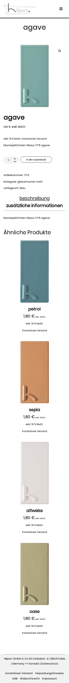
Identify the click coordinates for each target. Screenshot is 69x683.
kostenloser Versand (19, 673)
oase (35, 611)
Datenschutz (49, 663)
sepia (34, 409)
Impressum (49, 678)
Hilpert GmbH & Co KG (18, 658)
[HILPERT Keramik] (19, 8)
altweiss (34, 510)
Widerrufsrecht (30, 678)
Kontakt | (35, 663)
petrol (34, 309)
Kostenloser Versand (34, 138)
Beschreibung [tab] (34, 198)
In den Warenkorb (36, 159)
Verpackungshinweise (49, 673)
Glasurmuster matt (30, 181)
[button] (59, 51)
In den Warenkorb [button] (34, 271)
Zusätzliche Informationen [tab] (34, 206)
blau (22, 188)
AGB (15, 678)
